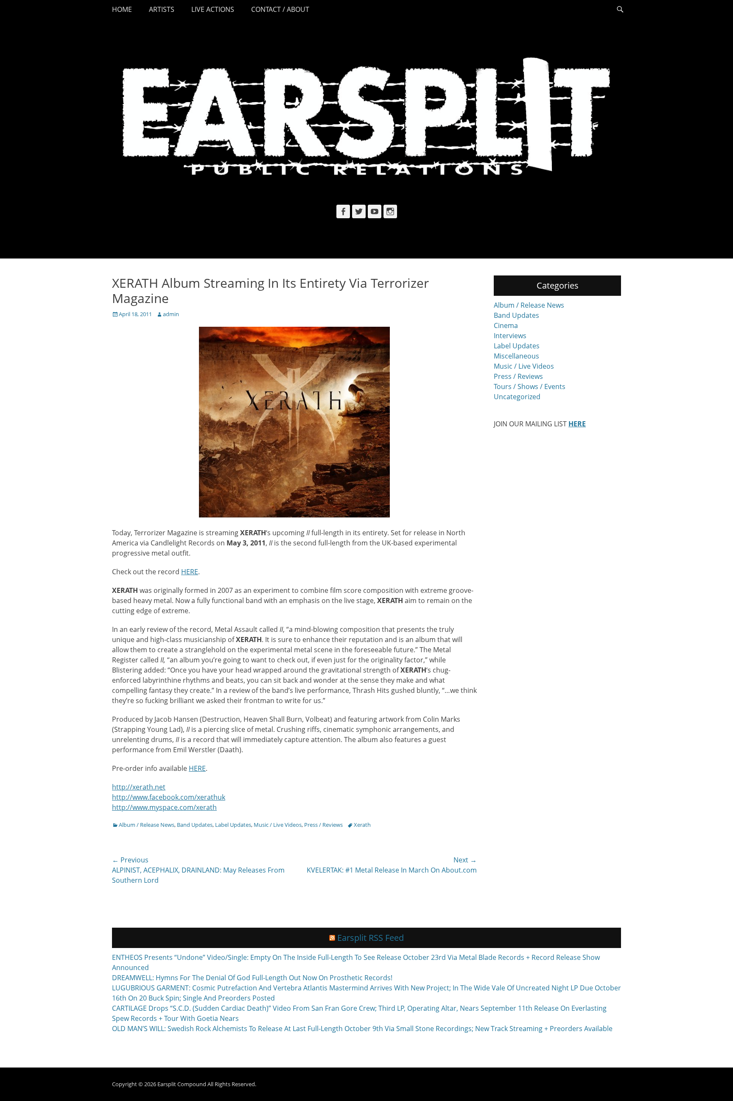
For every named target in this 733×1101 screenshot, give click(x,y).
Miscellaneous (516, 356)
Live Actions (212, 9)
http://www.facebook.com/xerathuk (168, 797)
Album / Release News (146, 825)
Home (122, 9)
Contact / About (280, 9)
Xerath (362, 825)
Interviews (510, 335)
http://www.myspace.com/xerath (164, 807)
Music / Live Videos (278, 825)
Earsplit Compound (181, 1084)
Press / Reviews (323, 825)
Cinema (506, 325)
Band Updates (195, 825)
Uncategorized (517, 396)
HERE (189, 571)
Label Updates (233, 825)
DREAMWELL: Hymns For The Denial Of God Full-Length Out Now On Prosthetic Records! (252, 977)
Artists (161, 9)
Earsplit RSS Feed (370, 937)
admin (171, 314)
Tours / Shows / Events (529, 386)
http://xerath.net (138, 787)
